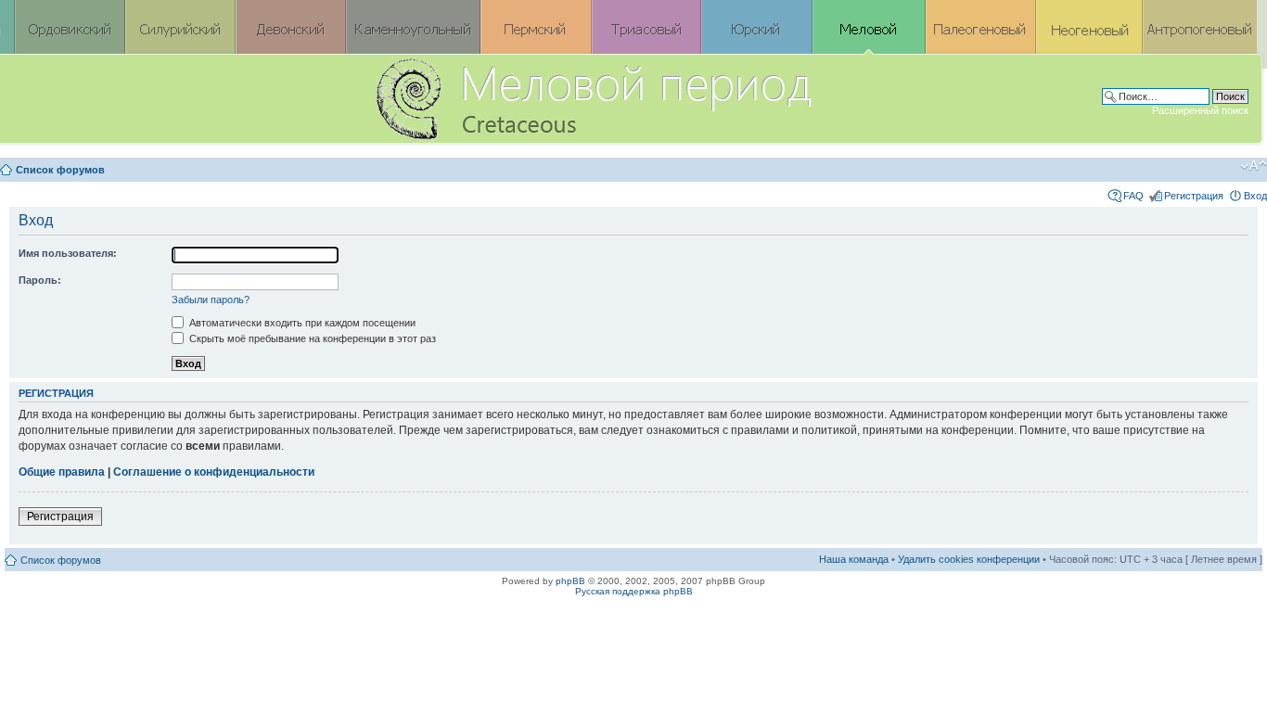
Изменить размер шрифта (1253, 166)
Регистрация (1193, 195)
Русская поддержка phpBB (634, 591)
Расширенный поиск (1200, 110)
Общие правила (62, 472)
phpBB (570, 581)
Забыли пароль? (211, 299)
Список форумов (60, 169)
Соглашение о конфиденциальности (213, 472)
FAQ (1133, 195)
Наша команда (854, 559)
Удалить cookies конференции (969, 559)
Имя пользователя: (68, 253)
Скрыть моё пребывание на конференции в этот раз (311, 338)
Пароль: (40, 280)
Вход (1255, 195)
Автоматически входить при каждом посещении (301, 322)
